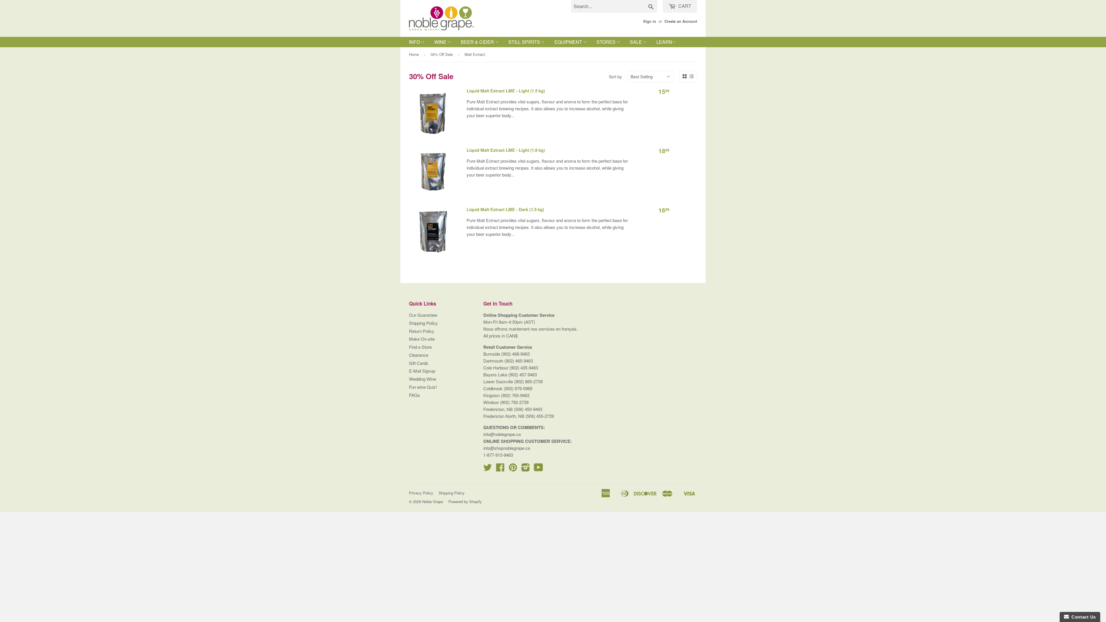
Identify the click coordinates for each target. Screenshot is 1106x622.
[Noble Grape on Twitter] (487, 469)
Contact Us (1082, 617)
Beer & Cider (478, 42)
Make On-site (422, 339)
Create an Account (680, 21)
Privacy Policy (421, 493)
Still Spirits (524, 42)
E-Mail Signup (422, 371)
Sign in (649, 21)
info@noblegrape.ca (502, 434)
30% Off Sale (442, 54)
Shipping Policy (423, 323)
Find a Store (420, 347)
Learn (664, 42)
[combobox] (614, 6)
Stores (606, 42)
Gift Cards (418, 363)
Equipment (568, 42)
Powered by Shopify (465, 501)
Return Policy (421, 331)
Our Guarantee (423, 315)
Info (415, 42)
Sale (636, 42)
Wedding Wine (422, 379)
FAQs (414, 395)
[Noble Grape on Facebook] (500, 469)
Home (414, 54)
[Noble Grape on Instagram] (525, 469)
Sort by (615, 76)
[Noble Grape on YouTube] (538, 469)
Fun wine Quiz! (423, 387)
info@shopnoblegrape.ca (506, 448)
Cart (684, 6)
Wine (441, 42)
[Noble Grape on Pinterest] (513, 469)
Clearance (418, 355)
